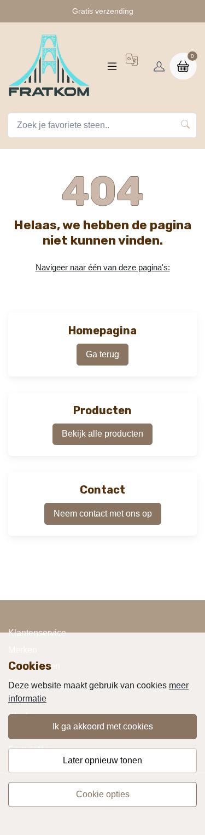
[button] (131, 66)
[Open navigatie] (112, 66)
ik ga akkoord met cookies (102, 726)
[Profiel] (159, 66)
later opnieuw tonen (102, 760)
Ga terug (102, 354)
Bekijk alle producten (102, 433)
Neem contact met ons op (103, 513)
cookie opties (103, 794)
